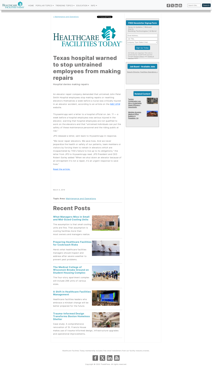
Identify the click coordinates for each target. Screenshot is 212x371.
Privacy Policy (139, 56)
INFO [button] (93, 5)
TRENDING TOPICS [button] (64, 5)
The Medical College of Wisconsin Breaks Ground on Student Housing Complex (71, 270)
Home (31, 5)
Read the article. (61, 169)
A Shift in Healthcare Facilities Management (72, 293)
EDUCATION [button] (82, 5)
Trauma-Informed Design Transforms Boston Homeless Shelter (71, 316)
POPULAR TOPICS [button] (44, 5)
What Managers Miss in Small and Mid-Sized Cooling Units (71, 218)
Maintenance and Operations (81, 198)
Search (206, 5)
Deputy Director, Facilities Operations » (142, 72)
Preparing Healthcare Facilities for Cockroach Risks (72, 243)
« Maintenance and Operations (66, 17)
